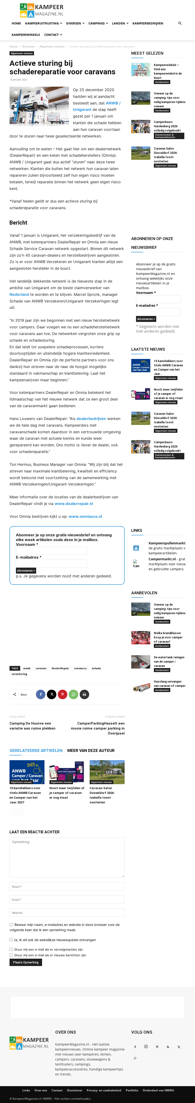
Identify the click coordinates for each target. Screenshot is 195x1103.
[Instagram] (146, 1047)
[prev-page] (12, 812)
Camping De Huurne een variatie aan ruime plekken (32, 726)
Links (26, 1090)
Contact (51, 35)
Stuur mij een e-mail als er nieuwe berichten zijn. (50, 955)
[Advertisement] (67, 624)
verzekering (19, 674)
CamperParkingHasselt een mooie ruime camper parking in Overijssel (98, 728)
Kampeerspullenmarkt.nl (169, 543)
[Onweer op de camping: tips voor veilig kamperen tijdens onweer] (140, 98)
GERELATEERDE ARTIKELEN (36, 750)
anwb (26, 668)
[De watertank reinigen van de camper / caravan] (140, 662)
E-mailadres (29, 557)
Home (16, 23)
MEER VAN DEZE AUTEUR (91, 750)
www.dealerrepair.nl (74, 503)
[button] (179, 23)
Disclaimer (74, 1090)
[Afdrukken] (84, 694)
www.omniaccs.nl (85, 516)
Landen (118, 23)
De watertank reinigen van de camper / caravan (169, 662)
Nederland (19, 294)
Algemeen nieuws (52, 46)
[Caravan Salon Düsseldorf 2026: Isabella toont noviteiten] (107, 772)
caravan (41, 668)
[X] (51, 694)
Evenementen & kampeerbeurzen (165, 136)
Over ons (40, 1090)
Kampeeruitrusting (42, 23)
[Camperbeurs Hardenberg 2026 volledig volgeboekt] (140, 126)
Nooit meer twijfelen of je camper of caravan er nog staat (66, 792)
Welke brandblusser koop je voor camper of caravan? (168, 637)
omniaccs (80, 668)
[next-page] (20, 812)
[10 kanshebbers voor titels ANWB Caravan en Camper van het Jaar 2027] (27, 772)
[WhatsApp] (73, 694)
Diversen (73, 23)
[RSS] (168, 1047)
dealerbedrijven (91, 418)
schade (96, 668)
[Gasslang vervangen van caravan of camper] (140, 686)
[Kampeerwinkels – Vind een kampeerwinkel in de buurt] (140, 69)
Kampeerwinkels (26, 35)
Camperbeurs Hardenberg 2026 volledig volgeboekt (167, 126)
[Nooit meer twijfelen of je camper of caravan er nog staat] (66, 772)
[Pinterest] (62, 694)
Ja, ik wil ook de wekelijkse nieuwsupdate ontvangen (54, 940)
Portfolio (132, 1090)
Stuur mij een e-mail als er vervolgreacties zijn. (49, 949)
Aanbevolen (162, 82)
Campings (96, 23)
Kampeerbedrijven (147, 23)
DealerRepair (60, 668)
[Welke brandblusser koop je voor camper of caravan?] (140, 637)
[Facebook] (40, 694)
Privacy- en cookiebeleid (104, 1090)
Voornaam (27, 544)
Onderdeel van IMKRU (158, 1090)
